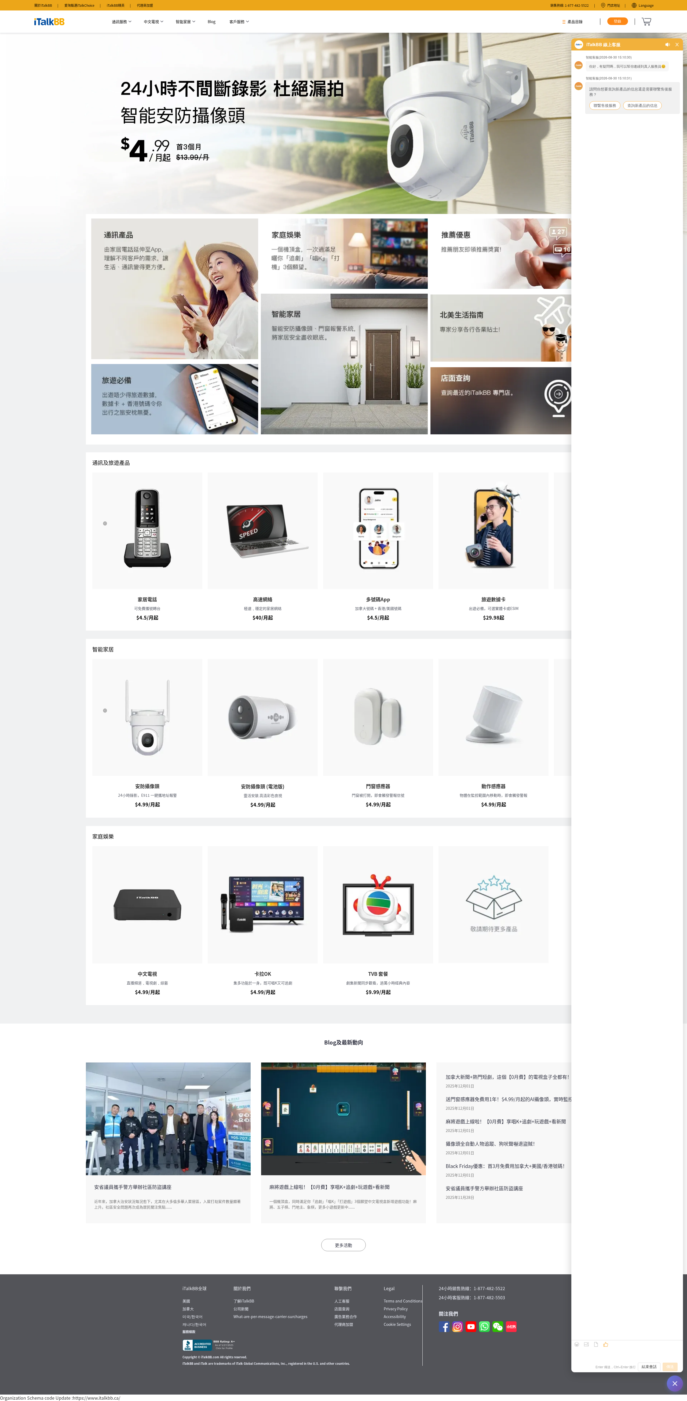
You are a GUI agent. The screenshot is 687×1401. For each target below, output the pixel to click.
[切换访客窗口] (675, 1383)
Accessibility (395, 1316)
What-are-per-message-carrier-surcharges (270, 1316)
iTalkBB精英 (116, 5)
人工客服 (341, 1301)
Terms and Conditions (403, 1301)
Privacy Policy (396, 1308)
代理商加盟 (145, 5)
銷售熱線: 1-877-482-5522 (569, 5)
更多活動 (343, 1245)
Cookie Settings (397, 1324)
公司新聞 (241, 1308)
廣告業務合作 (345, 1316)
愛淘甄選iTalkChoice (79, 5)
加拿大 (188, 1308)
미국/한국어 (192, 1316)
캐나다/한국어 (194, 1324)
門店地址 (613, 5)
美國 (186, 1301)
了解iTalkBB (243, 1301)
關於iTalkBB (43, 5)
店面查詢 (341, 1308)
